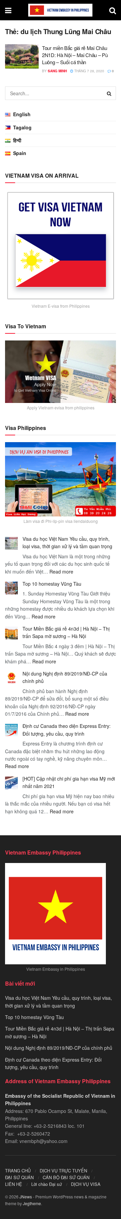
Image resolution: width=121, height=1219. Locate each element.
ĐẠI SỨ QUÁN (19, 1177)
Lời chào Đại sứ (46, 1184)
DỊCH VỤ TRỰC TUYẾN (63, 1170)
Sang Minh (57, 71)
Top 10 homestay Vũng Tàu (52, 583)
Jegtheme (32, 1203)
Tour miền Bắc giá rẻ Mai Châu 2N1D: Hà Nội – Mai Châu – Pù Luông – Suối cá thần (75, 55)
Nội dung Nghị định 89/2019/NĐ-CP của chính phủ (58, 1047)
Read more (61, 571)
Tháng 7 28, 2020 (88, 71)
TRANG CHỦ (18, 1170)
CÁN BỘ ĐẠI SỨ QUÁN (66, 1177)
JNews (25, 1196)
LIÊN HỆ (13, 1184)
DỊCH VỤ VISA (85, 1184)
